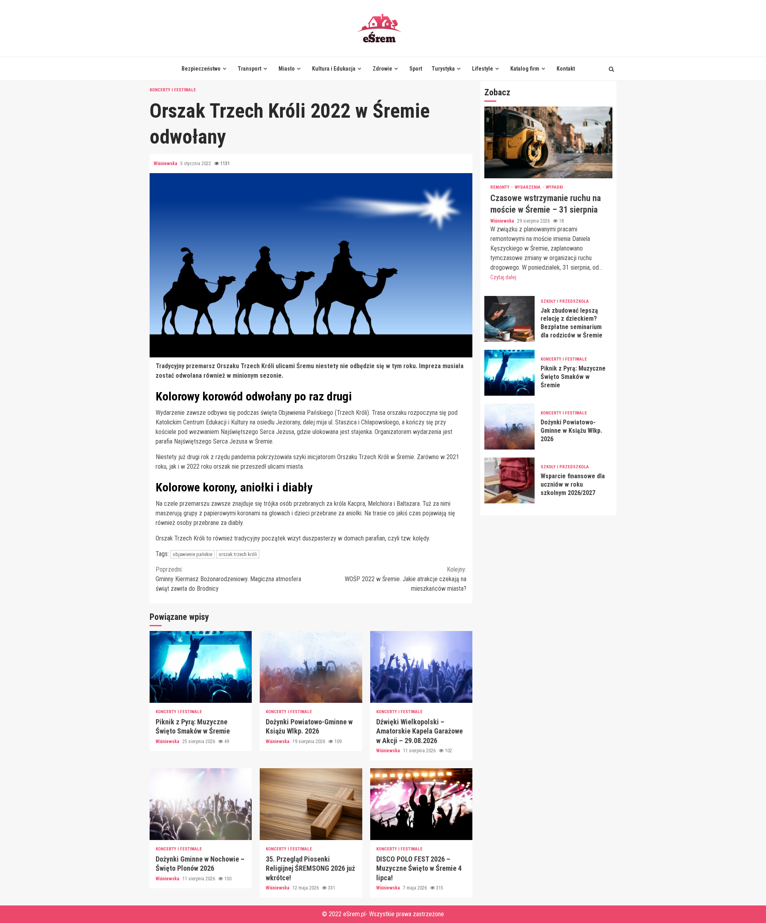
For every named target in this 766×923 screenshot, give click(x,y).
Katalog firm (524, 68)
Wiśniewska (166, 163)
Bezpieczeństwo (201, 68)
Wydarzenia (528, 187)
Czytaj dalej (503, 277)
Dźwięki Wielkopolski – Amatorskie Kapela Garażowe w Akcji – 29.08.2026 (421, 667)
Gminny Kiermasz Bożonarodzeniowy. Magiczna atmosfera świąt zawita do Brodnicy (228, 579)
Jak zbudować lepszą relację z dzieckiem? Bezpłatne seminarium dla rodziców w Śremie (509, 319)
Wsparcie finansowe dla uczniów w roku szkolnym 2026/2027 (509, 480)
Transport (249, 68)
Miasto (286, 68)
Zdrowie (382, 68)
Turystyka (443, 68)
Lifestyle (482, 68)
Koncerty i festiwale (173, 90)
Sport (415, 68)
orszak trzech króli (238, 554)
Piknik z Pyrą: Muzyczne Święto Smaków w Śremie (201, 667)
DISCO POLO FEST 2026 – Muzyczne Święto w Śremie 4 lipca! (421, 804)
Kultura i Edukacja (333, 68)
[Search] (611, 69)
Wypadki (554, 187)
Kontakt (566, 68)
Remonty (500, 187)
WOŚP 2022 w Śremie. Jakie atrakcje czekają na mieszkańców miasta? (405, 579)
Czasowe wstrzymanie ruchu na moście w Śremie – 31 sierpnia (548, 142)
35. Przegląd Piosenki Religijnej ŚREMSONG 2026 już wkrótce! (311, 804)
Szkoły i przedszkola (565, 301)
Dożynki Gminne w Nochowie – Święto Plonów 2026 (201, 804)
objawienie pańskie (192, 554)
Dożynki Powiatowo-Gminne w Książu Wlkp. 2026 (311, 667)
